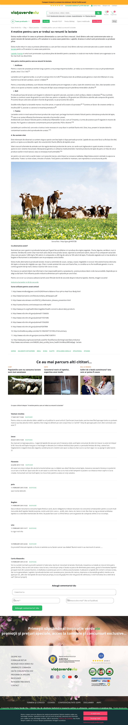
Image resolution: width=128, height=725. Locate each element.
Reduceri (36, 21)
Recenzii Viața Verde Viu (22, 664)
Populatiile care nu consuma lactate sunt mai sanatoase (24, 370)
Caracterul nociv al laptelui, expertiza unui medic (56, 370)
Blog (114, 21)
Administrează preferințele (93, 722)
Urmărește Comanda (21, 667)
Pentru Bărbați (69, 21)
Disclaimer (89, 702)
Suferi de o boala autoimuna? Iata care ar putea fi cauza (95, 370)
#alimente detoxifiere (26, 351)
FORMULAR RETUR (18, 660)
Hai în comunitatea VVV (22, 671)
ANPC (99, 702)
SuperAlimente (77, 16)
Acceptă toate (95, 713)
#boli (39, 351)
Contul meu (96, 6)
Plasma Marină (90, 16)
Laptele (13, 53)
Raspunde (28, 417)
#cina (45, 351)
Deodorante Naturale (57, 16)
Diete (46, 367)
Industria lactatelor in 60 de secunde (24, 282)
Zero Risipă (97, 21)
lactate (13, 49)
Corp (10, 367)
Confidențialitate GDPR (69, 702)
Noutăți (46, 21)
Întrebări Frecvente (20, 682)
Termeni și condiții (36, 702)
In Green (68, 16)
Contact (114, 6)
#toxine (87, 351)
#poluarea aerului (63, 351)
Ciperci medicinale (83, 21)
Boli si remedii (85, 367)
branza (19, 53)
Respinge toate (95, 718)
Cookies (51, 702)
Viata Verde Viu (16, 28)
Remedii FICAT (57, 21)
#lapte (51, 351)
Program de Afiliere (20, 674)
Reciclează (16, 678)
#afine (13, 351)
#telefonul (77, 351)
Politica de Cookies (65, 718)
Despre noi (106, 6)
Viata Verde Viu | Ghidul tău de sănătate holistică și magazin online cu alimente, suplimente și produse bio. (63, 708)
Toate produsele (21, 21)
